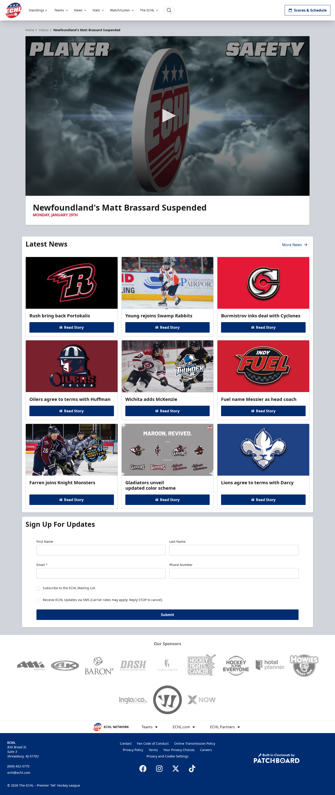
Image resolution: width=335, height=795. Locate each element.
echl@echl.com (18, 772)
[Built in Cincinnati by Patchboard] (276, 758)
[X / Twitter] (175, 768)
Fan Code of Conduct (153, 743)
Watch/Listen (120, 10)
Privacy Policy (133, 750)
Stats (96, 10)
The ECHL (147, 10)
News (78, 10)
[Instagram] (159, 768)
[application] (167, 116)
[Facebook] (143, 768)
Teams (59, 10)
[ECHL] (13, 10)
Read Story (74, 327)
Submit (167, 614)
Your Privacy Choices (179, 750)
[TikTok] (192, 768)
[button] (167, 116)
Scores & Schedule (310, 10)
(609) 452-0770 (18, 766)
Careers (206, 750)
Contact (125, 743)
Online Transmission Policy (194, 743)
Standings (36, 10)
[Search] (169, 10)
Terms (153, 750)
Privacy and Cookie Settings (167, 756)
